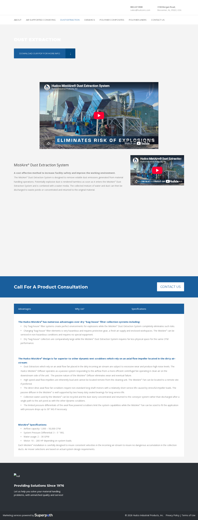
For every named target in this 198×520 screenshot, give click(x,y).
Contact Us (170, 287)
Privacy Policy (172, 515)
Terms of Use (188, 515)
